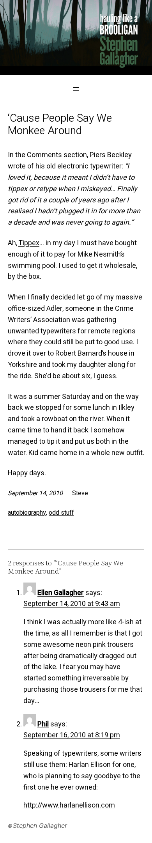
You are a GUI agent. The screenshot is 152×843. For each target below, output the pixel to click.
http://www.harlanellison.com (69, 805)
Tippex (28, 243)
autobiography (27, 512)
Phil (43, 724)
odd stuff (61, 512)
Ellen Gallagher (60, 593)
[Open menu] (76, 89)
